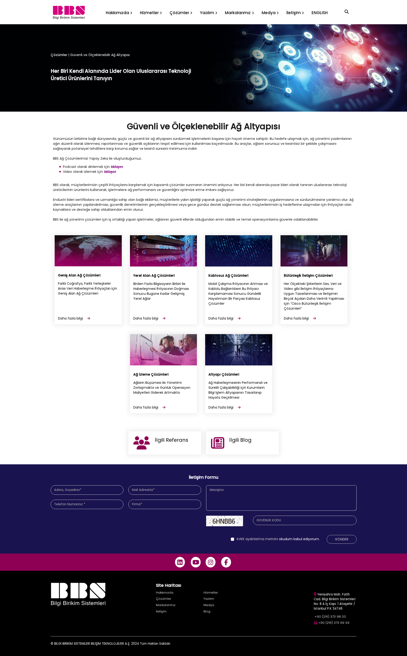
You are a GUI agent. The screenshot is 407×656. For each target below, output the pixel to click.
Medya (209, 605)
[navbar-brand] (69, 12)
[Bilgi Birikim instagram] (210, 562)
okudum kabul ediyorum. (278, 539)
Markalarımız (165, 605)
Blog (207, 611)
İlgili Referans (171, 440)
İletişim (161, 611)
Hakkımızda (164, 592)
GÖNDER (341, 539)
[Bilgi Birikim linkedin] (180, 562)
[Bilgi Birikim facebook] (226, 562)
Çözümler (59, 55)
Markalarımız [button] (238, 13)
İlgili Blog (240, 440)
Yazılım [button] (207, 13)
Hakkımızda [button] (117, 13)
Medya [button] (269, 13)
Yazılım (209, 598)
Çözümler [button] (179, 13)
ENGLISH (320, 13)
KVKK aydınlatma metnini (258, 539)
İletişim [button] (293, 13)
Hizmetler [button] (149, 13)
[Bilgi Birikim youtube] (195, 562)
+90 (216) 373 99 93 (333, 622)
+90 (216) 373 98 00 (330, 616)
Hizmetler (211, 592)
